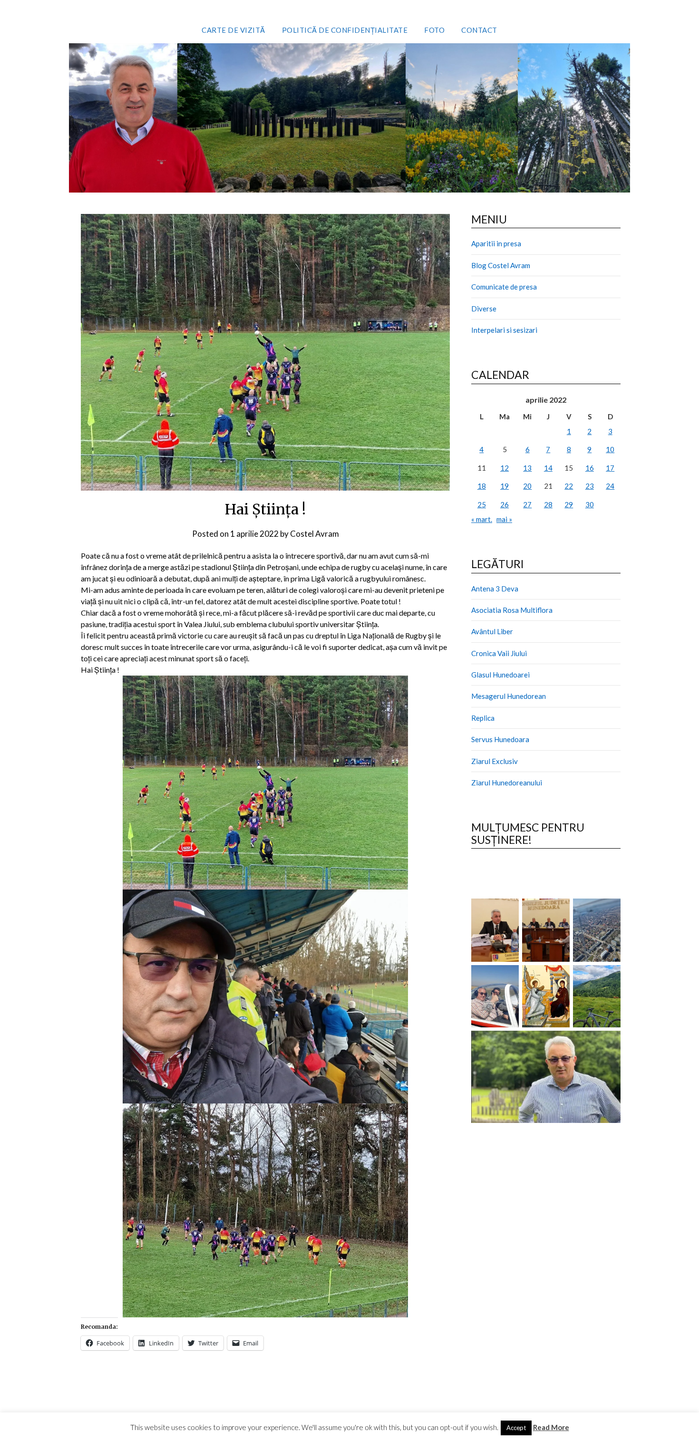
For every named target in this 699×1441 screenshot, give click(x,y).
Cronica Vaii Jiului (499, 653)
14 (548, 468)
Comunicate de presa (504, 286)
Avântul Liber (492, 631)
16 (589, 468)
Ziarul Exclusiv (494, 761)
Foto (434, 30)
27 (527, 504)
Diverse (483, 308)
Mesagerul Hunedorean (508, 696)
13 (527, 468)
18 (481, 486)
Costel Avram (314, 534)
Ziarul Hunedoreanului (506, 782)
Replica (483, 718)
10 (610, 449)
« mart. (481, 519)
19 (504, 486)
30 (589, 504)
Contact (479, 30)
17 (610, 468)
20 (527, 486)
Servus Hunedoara (500, 739)
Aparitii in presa (496, 243)
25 (481, 504)
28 (548, 504)
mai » (504, 519)
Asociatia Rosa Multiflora (512, 610)
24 (610, 486)
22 (568, 486)
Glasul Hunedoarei (500, 674)
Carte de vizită (233, 30)
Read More (551, 1427)
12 (504, 468)
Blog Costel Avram (500, 265)
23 (589, 486)
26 (504, 504)
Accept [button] (516, 1427)
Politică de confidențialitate (345, 30)
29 (568, 504)
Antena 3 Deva (494, 588)
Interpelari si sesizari (504, 330)
